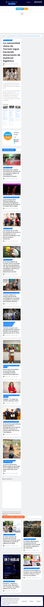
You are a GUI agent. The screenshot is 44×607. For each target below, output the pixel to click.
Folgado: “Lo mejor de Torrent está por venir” (11, 400)
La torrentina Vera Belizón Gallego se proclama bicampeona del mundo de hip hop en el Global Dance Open (11, 203)
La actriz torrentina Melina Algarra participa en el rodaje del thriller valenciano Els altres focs (11, 468)
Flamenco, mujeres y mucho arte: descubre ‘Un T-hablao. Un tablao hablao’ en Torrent (11, 586)
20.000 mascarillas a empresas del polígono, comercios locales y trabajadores (17, 114)
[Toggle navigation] (22, 14)
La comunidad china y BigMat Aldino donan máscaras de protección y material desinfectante (11, 115)
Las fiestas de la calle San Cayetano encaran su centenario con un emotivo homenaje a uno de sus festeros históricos (12, 235)
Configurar (38, 601)
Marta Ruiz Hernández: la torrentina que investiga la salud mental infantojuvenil (11, 371)
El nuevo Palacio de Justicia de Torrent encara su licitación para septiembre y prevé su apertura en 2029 (11, 540)
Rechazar (31, 601)
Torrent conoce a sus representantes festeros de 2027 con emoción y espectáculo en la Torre (11, 330)
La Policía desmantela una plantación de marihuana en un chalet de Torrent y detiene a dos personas (31, 544)
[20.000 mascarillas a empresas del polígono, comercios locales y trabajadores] (17, 107)
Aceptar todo (24, 601)
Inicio (4, 35)
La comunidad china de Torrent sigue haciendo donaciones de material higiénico (23, 35)
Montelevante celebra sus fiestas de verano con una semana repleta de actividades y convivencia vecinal (12, 173)
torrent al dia (7, 63)
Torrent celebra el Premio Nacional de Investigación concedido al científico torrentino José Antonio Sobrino (11, 298)
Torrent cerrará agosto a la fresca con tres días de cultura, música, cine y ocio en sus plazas (32, 573)
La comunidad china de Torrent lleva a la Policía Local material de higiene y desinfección (5, 115)
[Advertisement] (22, 24)
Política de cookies (5, 604)
